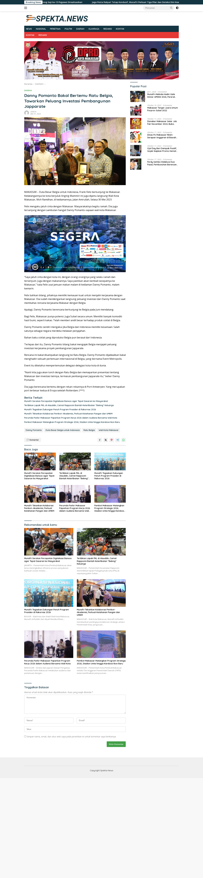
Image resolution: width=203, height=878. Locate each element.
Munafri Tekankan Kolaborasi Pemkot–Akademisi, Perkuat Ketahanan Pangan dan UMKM (68, 413)
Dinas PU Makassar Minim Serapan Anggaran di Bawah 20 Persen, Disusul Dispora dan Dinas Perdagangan (162, 136)
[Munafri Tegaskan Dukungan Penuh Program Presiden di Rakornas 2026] (110, 461)
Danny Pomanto (34, 430)
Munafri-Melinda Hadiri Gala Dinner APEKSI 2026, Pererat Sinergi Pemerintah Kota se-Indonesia (161, 95)
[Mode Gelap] (177, 7)
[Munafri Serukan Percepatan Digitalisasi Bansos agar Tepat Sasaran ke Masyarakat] (40, 461)
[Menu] (26, 7)
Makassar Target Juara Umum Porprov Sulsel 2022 (162, 109)
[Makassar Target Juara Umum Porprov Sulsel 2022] (135, 110)
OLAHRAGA (93, 29)
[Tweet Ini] (105, 440)
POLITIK (68, 29)
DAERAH (80, 29)
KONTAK (120, 29)
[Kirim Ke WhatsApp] (123, 440)
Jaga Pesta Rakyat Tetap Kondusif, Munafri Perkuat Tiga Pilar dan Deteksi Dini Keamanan (104, 2)
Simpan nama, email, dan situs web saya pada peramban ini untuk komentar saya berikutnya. (71, 736)
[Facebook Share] (99, 440)
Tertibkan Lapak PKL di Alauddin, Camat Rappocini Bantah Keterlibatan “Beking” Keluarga (69, 405)
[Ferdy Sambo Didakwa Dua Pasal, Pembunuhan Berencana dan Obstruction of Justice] (135, 164)
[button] (171, 7)
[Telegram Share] (117, 440)
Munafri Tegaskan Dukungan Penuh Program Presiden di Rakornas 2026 (60, 409)
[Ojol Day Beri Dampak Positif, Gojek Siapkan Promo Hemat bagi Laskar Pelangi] (135, 150)
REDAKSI (107, 29)
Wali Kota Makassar (109, 430)
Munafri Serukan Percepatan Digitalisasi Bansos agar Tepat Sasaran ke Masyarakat (66, 401)
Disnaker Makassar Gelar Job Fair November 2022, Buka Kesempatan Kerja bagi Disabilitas (162, 122)
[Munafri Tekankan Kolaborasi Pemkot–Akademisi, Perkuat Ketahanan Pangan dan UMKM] (40, 494)
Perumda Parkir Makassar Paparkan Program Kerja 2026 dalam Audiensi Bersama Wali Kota (70, 417)
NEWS (29, 29)
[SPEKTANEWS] (57, 18)
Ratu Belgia (89, 430)
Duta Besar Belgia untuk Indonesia (63, 430)
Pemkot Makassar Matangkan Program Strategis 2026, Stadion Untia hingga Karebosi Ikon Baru (72, 422)
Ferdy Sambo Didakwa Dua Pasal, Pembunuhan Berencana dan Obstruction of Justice (162, 163)
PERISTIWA (55, 29)
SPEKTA (33, 111)
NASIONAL (41, 29)
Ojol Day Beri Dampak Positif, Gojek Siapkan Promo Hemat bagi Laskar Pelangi (162, 149)
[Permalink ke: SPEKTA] (26, 112)
